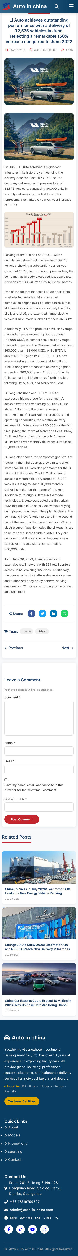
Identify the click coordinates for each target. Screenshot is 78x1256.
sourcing (15, 1151)
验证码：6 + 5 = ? (16, 799)
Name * (9, 743)
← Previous (13, 648)
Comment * (12, 697)
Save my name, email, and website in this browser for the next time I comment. (33, 787)
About (13, 1127)
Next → (68, 648)
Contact (14, 1159)
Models (14, 1135)
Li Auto (26, 631)
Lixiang (42, 631)
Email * (9, 761)
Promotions (17, 1143)
